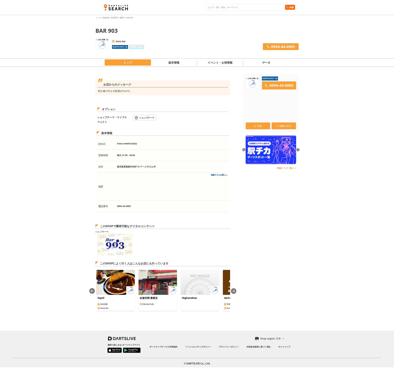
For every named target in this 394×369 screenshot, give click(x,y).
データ (266, 62)
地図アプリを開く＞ (219, 174)
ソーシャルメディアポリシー (198, 346)
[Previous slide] (92, 291)
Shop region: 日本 (270, 338)
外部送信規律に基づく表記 (259, 346)
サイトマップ (284, 346)
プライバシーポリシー (229, 346)
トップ (98, 17)
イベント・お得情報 (220, 62)
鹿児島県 (114, 17)
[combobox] (245, 7)
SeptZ (101, 298)
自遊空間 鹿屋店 (149, 298)
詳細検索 (106, 17)
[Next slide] (233, 291)
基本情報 (173, 62)
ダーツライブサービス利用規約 (163, 346)
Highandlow (189, 298)
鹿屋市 (122, 17)
